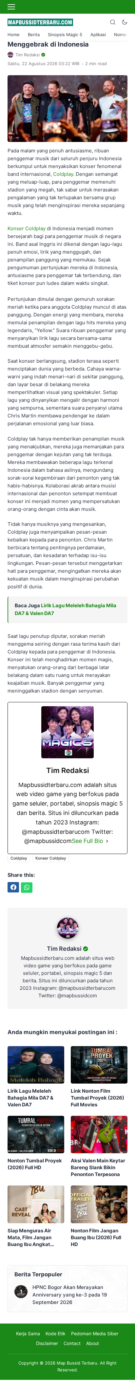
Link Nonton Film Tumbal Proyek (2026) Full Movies (97, 1098)
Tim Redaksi (64, 948)
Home (14, 34)
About (92, 1343)
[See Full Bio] (107, 841)
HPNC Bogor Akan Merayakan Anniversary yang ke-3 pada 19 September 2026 (69, 1294)
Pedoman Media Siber (94, 1333)
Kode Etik (56, 1333)
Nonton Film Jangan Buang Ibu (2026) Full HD (96, 1237)
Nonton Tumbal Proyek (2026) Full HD (35, 1164)
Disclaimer (47, 1343)
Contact (72, 1343)
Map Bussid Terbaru (77, 1363)
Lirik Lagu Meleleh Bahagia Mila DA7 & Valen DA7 (30, 1098)
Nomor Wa (124, 34)
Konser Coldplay (27, 228)
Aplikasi (98, 34)
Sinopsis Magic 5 (65, 34)
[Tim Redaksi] (67, 940)
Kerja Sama (28, 1333)
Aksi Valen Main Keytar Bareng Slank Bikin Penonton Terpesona (98, 1167)
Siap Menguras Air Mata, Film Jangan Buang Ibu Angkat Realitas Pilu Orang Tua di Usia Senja (35, 1237)
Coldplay (63, 174)
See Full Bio (87, 840)
